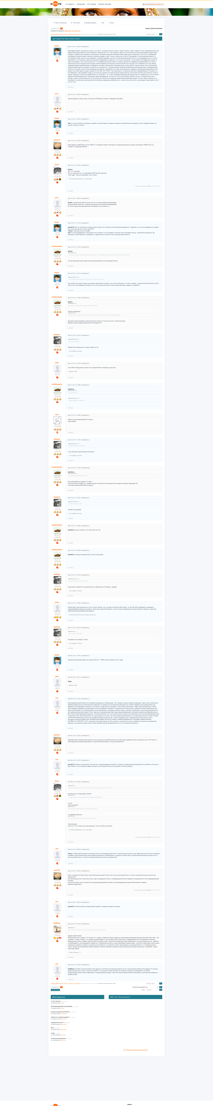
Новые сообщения (61, 23)
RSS (103, 23)
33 (89, 964)
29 (89, 849)
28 (89, 781)
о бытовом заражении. (58, 1038)
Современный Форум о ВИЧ (57, 34)
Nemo (62, 1003)
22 (89, 627)
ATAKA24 (63, 1040)
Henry (57, 164)
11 (89, 335)
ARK (75, 31)
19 (89, 550)
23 (89, 655)
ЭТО (72, 171)
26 (89, 735)
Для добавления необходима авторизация (135, 1050)
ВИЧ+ (66, 34)
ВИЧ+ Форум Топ (58, 997)
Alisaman (63, 1035)
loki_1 (57, 94)
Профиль (71, 87)
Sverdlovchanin (57, 246)
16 (89, 467)
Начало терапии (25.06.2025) (60, 1012)
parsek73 (57, 140)
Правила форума (91, 23)
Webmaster (68, 31)
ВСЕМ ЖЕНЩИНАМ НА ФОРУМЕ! (61, 1006)
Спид (52, 1033)
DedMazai (56, 923)
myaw (62, 1008)
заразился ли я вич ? (57, 1022)
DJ (73, 31)
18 (89, 525)
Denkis (57, 46)
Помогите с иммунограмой (60, 1017)
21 (89, 603)
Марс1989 (63, 1019)
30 (89, 871)
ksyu (78, 31)
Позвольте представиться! (74, 34)
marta (57, 602)
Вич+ (52, 1028)
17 (89, 497)
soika (57, 362)
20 (89, 575)
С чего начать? (56, 1001)
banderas (57, 334)
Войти (147, 4)
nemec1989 (64, 1013)
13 (89, 385)
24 (89, 677)
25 (89, 698)
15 (89, 440)
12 (89, 363)
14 (89, 415)
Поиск (112, 23)
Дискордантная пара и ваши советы (89, 34)
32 (89, 924)
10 (89, 297)
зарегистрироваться (157, 4)
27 (89, 760)
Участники (76, 23)
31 (89, 902)
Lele (56, 698)
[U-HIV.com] (106, 12)
